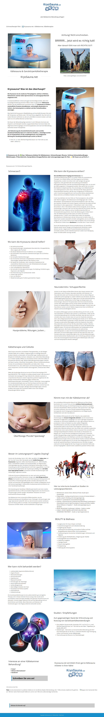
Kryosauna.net (10, 166)
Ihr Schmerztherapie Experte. (23, 166)
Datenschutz (55, 715)
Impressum (61, 715)
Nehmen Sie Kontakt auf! (18, 705)
